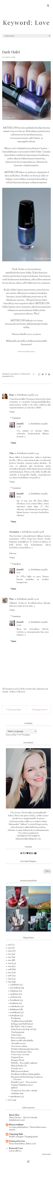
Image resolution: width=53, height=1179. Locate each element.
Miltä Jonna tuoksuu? (20, 1071)
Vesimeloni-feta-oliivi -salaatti (24, 1090)
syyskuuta (14, 994)
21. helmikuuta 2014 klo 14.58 (32, 532)
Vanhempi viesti (39, 709)
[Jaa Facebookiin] (46, 374)
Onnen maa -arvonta (20, 1054)
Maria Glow (14, 1115)
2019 (10, 966)
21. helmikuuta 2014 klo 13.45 (27, 453)
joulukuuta (15, 984)
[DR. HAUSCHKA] (17, 920)
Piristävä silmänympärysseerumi (25, 1049)
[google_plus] (32, 853)
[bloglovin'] (27, 853)
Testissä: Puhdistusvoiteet (22, 1085)
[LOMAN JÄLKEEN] (39, 897)
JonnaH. (20, 423)
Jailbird (14, 1087)
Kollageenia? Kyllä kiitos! (22, 1024)
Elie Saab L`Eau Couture (22, 1026)
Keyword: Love (26, 22)
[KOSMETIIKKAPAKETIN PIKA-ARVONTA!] (39, 920)
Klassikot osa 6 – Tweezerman (24, 1082)
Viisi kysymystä (17, 1032)
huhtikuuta (14, 1009)
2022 (10, 957)
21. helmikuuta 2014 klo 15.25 (32, 571)
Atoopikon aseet (18, 1043)
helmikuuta (15, 1015)
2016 (10, 975)
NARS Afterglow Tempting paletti (23, 1136)
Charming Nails (16, 1134)
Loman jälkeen (15, 1150)
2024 (10, 950)
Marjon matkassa (16, 1124)
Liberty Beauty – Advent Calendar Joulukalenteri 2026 (23, 1119)
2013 (10, 1099)
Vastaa (12, 411)
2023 (10, 954)
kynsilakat (25, 374)
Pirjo (11, 599)
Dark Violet (16, 1035)
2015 (9, 978)
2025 (10, 947)
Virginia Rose (17, 1057)
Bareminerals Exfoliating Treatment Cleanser (26, 1078)
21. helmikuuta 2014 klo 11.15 (26, 395)
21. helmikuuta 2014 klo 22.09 (32, 624)
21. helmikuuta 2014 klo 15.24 (32, 495)
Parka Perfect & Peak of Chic (24, 1029)
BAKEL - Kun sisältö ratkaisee (24, 1063)
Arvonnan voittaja (19, 1046)
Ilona (11, 395)
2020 (10, 963)
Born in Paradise (18, 1038)
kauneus (15, 374)
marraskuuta (15, 987)
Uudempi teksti (14, 709)
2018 (10, 969)
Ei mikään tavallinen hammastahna (25, 1074)
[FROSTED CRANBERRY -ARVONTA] (17, 897)
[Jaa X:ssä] (43, 374)
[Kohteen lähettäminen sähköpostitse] (39, 374)
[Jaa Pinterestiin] (49, 374)
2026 (10, 944)
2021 (10, 960)
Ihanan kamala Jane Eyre (21, 1051)
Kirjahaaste (16, 1018)
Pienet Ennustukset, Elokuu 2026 (22, 1143)
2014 (10, 981)
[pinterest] (30, 853)
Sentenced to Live (17, 1141)
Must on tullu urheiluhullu (22, 1040)
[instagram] (25, 853)
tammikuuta (15, 1096)
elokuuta (14, 997)
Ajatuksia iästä (17, 1093)
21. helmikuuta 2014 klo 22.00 (27, 599)
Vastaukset (16, 418)
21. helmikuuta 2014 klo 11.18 (32, 425)
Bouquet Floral (17, 1060)
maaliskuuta (15, 1012)
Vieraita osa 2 (17, 1068)
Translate (26, 734)
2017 (10, 972)
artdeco (6, 374)
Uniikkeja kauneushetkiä (21, 1021)
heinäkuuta (15, 1000)
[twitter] (21, 853)
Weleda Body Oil (18, 1065)
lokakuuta (14, 991)
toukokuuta (15, 1006)
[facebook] (23, 853)
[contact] (35, 853)
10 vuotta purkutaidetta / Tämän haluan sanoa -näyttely (28, 1128)
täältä (26, 327)
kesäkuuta (14, 1003)
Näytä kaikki (46, 1154)
